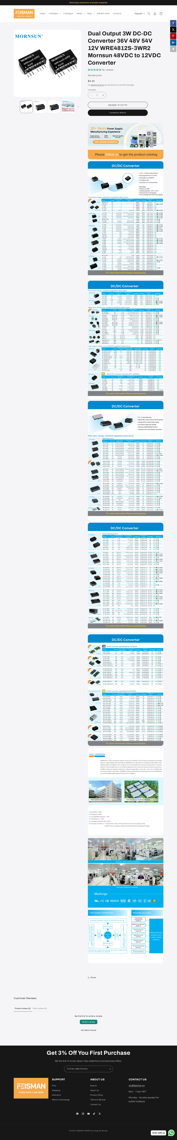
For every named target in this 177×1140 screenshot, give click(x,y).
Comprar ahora (117, 113)
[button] (54, 14)
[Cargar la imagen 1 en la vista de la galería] (26, 106)
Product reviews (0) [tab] (23, 1008)
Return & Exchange (61, 1100)
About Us (94, 1090)
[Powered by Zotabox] (173, 49)
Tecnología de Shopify (99, 1130)
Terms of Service (97, 1100)
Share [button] (93, 978)
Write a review (88, 1022)
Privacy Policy (96, 1095)
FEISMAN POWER (83, 1130)
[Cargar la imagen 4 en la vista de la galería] (68, 106)
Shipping (56, 1090)
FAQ (54, 1086)
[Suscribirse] (110, 1069)
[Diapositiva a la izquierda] (16, 106)
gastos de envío (97, 85)
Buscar (93, 1086)
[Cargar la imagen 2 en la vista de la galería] (40, 106)
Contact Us (95, 1105)
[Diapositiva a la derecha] (78, 106)
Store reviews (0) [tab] (40, 1008)
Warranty (56, 1095)
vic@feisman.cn (137, 1085)
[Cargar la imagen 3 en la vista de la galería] (54, 106)
